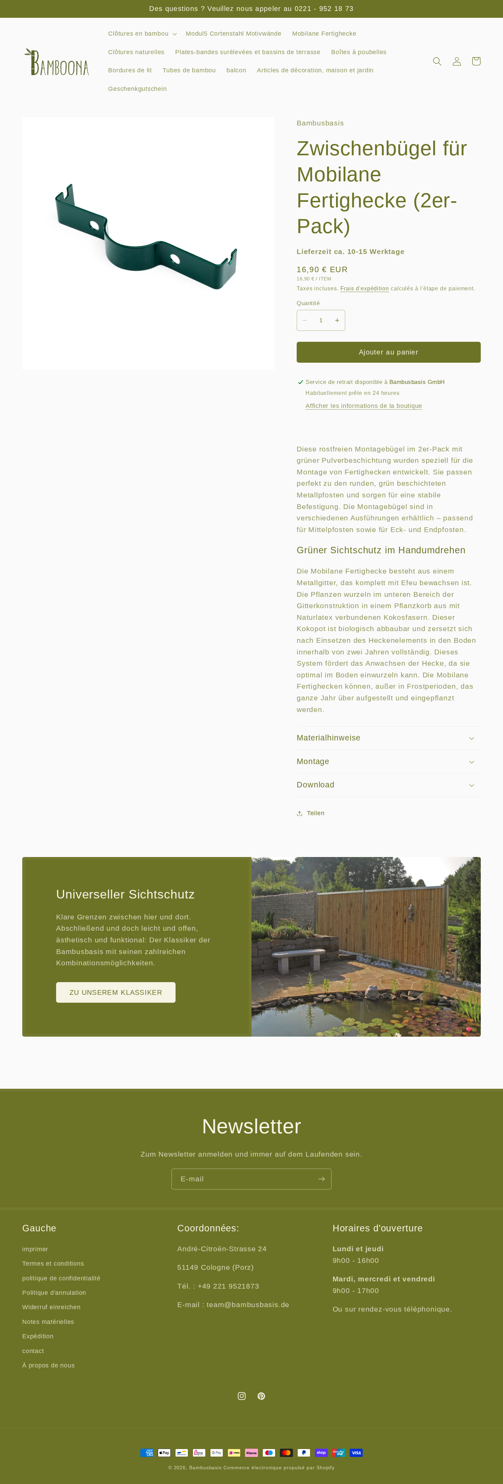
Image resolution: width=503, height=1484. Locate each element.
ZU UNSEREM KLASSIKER (115, 992)
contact (33, 1351)
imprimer (35, 1249)
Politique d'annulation (54, 1292)
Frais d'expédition (364, 288)
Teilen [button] (316, 813)
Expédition (38, 1336)
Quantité (308, 303)
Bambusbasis (205, 1467)
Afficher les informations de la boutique (364, 405)
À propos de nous (48, 1365)
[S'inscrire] (321, 1179)
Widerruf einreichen (51, 1307)
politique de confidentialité (61, 1278)
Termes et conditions (53, 1263)
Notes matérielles (48, 1321)
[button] (142, 34)
